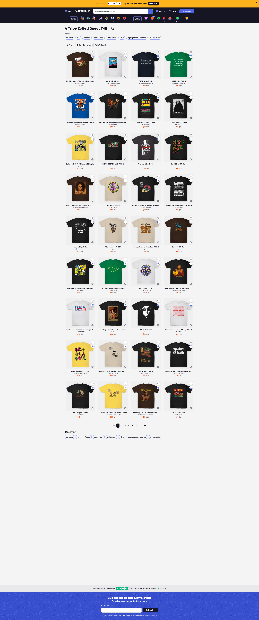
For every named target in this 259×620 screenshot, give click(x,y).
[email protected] (81, 249)
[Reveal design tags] (92, 77)
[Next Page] (144, 426)
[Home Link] (82, 11)
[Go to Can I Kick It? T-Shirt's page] (178, 147)
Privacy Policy (125, 615)
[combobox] (120, 11)
